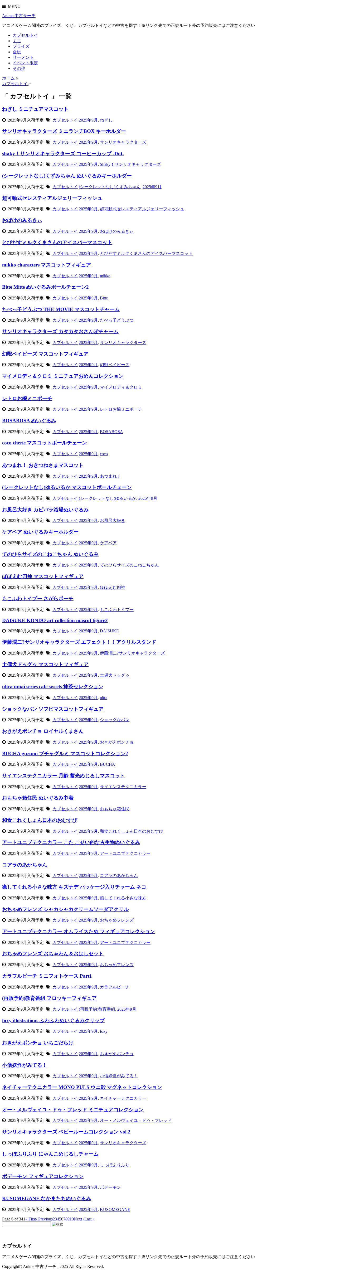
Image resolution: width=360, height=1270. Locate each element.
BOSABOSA (111, 431)
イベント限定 (25, 63)
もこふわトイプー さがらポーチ (38, 598)
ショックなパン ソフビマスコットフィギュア (53, 709)
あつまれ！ (110, 476)
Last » (89, 1219)
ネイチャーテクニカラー (123, 1098)
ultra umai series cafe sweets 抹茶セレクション (52, 686)
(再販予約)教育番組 (97, 1009)
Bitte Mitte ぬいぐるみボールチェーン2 (45, 287)
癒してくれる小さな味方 (123, 898)
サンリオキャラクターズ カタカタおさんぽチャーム (60, 331)
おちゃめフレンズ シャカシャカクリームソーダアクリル (65, 909)
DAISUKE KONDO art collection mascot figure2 (55, 620)
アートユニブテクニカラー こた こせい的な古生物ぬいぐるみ (71, 842)
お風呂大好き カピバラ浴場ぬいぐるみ (45, 509)
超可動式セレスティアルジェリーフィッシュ (52, 198)
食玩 (17, 52)
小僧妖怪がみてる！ (24, 1065)
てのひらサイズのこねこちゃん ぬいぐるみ (50, 554)
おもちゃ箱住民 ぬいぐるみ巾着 (38, 798)
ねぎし (106, 120)
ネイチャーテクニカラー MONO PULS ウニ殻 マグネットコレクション (82, 1087)
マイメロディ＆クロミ (121, 387)
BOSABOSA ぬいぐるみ (29, 420)
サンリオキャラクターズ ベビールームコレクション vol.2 (66, 1132)
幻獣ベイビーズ (114, 364)
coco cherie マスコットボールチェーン (44, 442)
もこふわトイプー (117, 609)
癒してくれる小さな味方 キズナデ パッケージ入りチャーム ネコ (74, 887)
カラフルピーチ (114, 987)
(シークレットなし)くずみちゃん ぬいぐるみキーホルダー (67, 175)
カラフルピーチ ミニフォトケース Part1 (47, 976)
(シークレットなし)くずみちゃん (109, 187)
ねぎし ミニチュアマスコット (35, 109)
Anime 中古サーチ (19, 15)
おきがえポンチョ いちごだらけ (38, 1042)
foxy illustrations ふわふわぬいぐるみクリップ (53, 1020)
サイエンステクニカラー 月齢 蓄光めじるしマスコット (63, 775)
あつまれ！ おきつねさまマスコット (43, 465)
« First (30, 1219)
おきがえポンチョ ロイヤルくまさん (43, 731)
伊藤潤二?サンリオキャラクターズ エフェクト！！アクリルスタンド (79, 642)
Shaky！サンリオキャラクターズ (130, 164)
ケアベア (108, 543)
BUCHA (107, 764)
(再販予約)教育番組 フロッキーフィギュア (49, 998)
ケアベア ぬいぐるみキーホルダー (40, 532)
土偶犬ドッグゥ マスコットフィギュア (45, 664)
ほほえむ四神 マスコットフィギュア (43, 576)
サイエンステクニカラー (123, 786)
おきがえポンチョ (117, 742)
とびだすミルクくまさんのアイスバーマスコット (57, 242)
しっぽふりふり (114, 1165)
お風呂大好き (112, 520)
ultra (103, 697)
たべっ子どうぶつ (117, 320)
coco (104, 454)
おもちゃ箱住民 (114, 809)
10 (72, 1219)
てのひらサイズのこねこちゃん (129, 565)
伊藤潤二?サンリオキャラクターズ (132, 653)
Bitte (104, 298)
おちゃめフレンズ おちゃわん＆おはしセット (53, 953)
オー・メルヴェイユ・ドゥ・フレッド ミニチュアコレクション (73, 1109)
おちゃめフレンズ (117, 920)
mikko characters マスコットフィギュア (46, 265)
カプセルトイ (25, 35)
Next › (79, 1219)
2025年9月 (88, 120)
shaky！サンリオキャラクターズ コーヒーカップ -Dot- (63, 153)
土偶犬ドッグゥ (114, 675)
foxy (104, 1031)
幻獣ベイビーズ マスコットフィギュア (45, 354)
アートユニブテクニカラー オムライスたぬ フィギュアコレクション (78, 931)
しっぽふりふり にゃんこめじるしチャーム (50, 1154)
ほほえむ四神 (112, 587)
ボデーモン (110, 1187)
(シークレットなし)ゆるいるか (107, 498)
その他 (19, 68)
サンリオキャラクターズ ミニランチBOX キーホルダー (64, 131)
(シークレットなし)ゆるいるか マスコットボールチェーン (67, 487)
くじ (17, 40)
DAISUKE (109, 631)
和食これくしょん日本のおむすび (39, 820)
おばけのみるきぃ (22, 220)
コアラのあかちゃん (24, 864)
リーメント (23, 57)
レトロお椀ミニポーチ (27, 398)
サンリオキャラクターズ (123, 142)
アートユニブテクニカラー (125, 853)
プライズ (21, 46)
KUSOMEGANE (115, 1209)
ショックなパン (114, 720)
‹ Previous (44, 1219)
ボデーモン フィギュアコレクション (43, 1176)
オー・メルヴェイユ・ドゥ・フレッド (136, 1120)
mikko (105, 276)
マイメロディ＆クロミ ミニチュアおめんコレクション (63, 376)
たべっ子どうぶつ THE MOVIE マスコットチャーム (61, 309)
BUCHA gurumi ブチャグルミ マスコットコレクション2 (65, 753)
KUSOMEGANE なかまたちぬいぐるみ (46, 1198)
